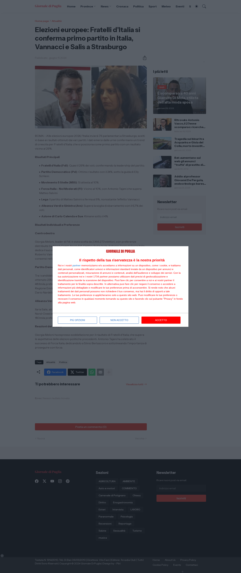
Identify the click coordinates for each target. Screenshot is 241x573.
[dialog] (120, 286)
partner (77, 265)
